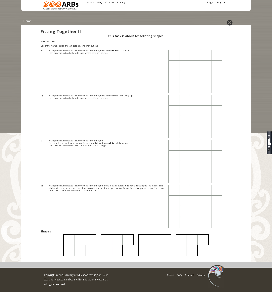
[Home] (60, 6)
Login (210, 2)
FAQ (99, 2)
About (90, 2)
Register (221, 2)
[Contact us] (269, 153)
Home (27, 21)
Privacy (121, 2)
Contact (109, 2)
